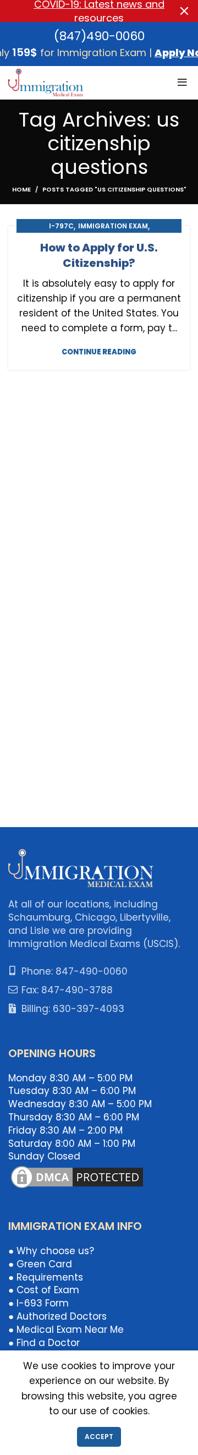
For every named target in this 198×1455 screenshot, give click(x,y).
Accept (99, 1436)
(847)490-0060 (99, 36)
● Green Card (40, 1264)
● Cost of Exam (43, 1290)
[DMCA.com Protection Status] (77, 1176)
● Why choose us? (51, 1250)
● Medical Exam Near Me (66, 1329)
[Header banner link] (82, 11)
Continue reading (99, 351)
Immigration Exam (113, 226)
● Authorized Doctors (57, 1316)
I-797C (61, 226)
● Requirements (45, 1277)
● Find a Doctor (44, 1342)
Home (21, 189)
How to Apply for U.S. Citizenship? (99, 255)
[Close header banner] (184, 11)
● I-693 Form (38, 1303)
